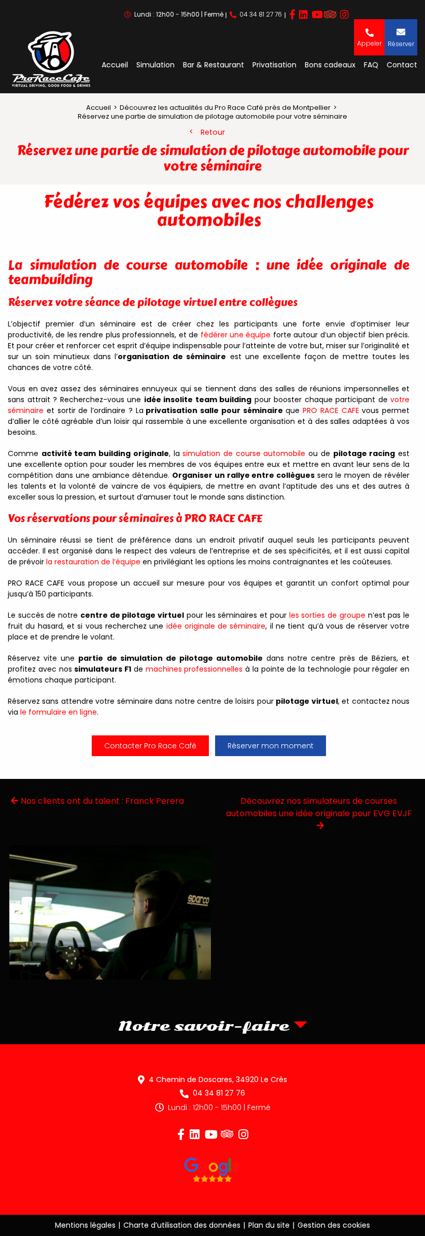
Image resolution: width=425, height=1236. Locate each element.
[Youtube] (316, 14)
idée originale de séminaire (214, 626)
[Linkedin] (303, 14)
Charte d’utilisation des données (181, 1225)
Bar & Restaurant (213, 65)
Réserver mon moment (271, 746)
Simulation (155, 65)
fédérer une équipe (236, 335)
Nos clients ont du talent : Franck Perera (102, 801)
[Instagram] (344, 14)
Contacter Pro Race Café (150, 746)
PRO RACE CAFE (331, 410)
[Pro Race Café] (51, 60)
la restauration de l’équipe (93, 562)
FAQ (371, 65)
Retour (213, 132)
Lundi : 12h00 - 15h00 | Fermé (219, 1107)
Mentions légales (85, 1225)
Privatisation (274, 65)
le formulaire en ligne (58, 712)
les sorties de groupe (327, 615)
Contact (402, 65)
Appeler (369, 42)
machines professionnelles (194, 669)
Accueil (115, 65)
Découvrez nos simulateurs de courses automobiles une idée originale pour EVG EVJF (319, 807)
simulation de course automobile (243, 453)
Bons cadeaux (330, 65)
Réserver (401, 43)
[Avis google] (212, 1171)
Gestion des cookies (334, 1225)
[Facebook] (292, 14)
